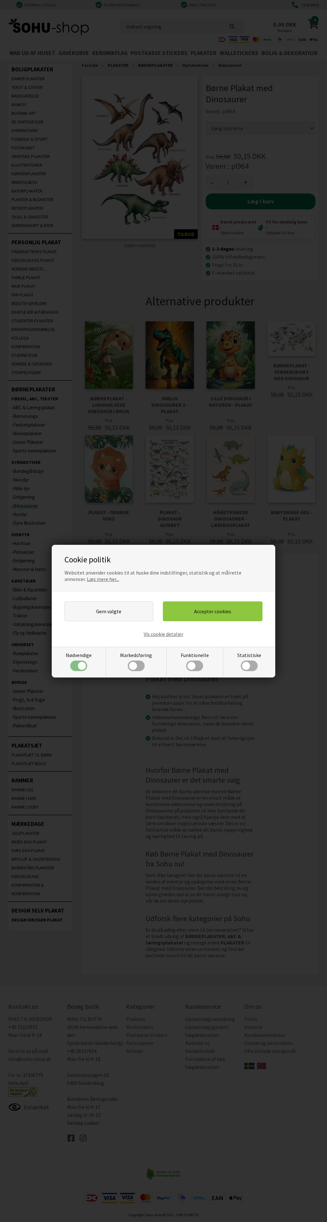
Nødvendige (79, 655)
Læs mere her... (103, 579)
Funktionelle (195, 655)
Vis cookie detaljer (163, 634)
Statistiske (249, 655)
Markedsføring (136, 655)
